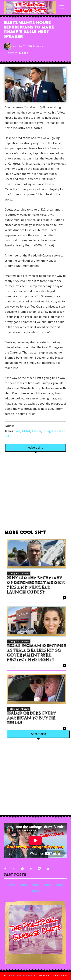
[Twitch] (39, 869)
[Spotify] (22, 869)
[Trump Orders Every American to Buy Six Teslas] (36, 689)
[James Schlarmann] (8, 46)
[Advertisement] (35, 493)
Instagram (49, 431)
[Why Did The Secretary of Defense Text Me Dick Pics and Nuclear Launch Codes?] (36, 554)
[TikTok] (30, 869)
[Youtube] (47, 869)
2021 (59, 885)
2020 (35, 891)
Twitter (36, 431)
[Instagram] (13, 869)
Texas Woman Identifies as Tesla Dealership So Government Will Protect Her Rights (36, 653)
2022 (47, 885)
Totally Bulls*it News (19, 573)
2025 (12, 885)
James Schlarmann (31, 46)
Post (17, 431)
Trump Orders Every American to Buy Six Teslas (31, 718)
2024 (23, 885)
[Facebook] (5, 869)
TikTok (26, 431)
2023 (35, 885)
